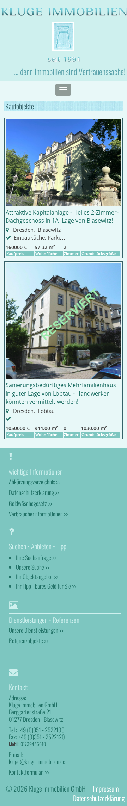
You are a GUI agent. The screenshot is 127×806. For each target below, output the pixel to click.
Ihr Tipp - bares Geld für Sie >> (46, 586)
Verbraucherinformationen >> (38, 513)
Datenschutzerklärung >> (34, 492)
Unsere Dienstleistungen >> (36, 630)
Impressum (106, 788)
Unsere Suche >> (32, 567)
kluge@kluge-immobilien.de (37, 761)
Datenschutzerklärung (99, 798)
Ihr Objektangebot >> (37, 576)
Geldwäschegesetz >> (30, 503)
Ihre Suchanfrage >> (36, 557)
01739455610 (33, 744)
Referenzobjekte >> (28, 640)
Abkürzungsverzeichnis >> (34, 481)
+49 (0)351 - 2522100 (41, 729)
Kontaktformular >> (29, 772)
